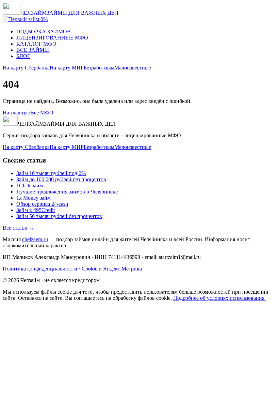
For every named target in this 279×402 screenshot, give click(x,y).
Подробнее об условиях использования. (219, 298)
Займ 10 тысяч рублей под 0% (51, 173)
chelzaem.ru (35, 239)
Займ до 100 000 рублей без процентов (61, 179)
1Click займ (29, 185)
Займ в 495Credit (35, 210)
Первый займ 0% (28, 19)
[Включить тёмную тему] (5, 19)
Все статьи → (18, 228)
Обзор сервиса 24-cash (42, 204)
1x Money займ (33, 198)
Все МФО (41, 112)
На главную (16, 112)
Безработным (99, 68)
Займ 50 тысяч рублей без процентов (59, 216)
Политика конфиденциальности (40, 269)
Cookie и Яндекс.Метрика (112, 269)
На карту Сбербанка (26, 68)
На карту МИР (67, 68)
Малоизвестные (132, 68)
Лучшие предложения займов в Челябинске (67, 192)
